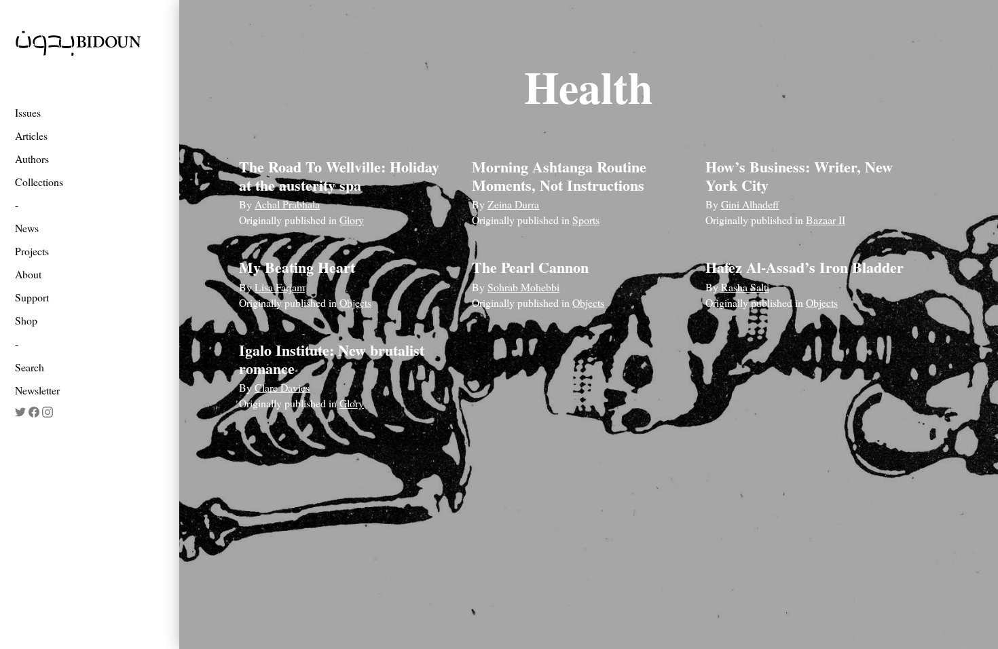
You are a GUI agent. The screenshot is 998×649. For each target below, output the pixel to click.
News (27, 228)
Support (32, 297)
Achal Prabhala (287, 204)
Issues (28, 112)
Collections (39, 181)
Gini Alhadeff (750, 204)
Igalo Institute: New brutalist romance (331, 359)
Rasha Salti (745, 287)
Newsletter (37, 390)
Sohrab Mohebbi (523, 287)
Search (29, 367)
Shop (26, 320)
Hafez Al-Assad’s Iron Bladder (804, 267)
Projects (32, 251)
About (28, 274)
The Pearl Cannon (530, 267)
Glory (351, 219)
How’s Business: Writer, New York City (799, 175)
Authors (32, 158)
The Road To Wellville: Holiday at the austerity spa (339, 175)
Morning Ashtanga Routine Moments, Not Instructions (559, 175)
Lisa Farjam (280, 287)
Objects (355, 302)
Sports (585, 219)
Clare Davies (282, 387)
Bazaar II (825, 219)
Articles (31, 135)
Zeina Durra (513, 204)
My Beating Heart (297, 267)
